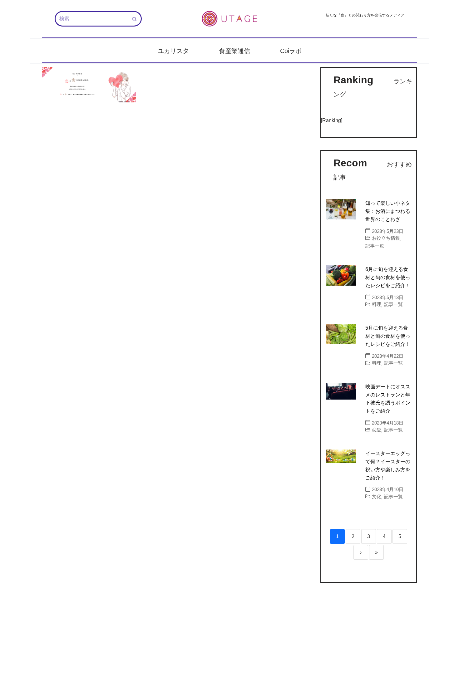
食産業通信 (234, 50)
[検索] (135, 19)
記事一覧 (374, 245)
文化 (376, 496)
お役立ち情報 (386, 238)
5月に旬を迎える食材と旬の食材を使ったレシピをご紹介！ (387, 336)
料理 (376, 304)
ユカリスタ (173, 50)
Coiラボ (291, 50)
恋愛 (376, 429)
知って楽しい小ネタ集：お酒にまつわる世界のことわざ (387, 211)
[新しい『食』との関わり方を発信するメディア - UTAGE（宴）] (229, 19)
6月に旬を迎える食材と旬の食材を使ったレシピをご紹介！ (387, 277)
